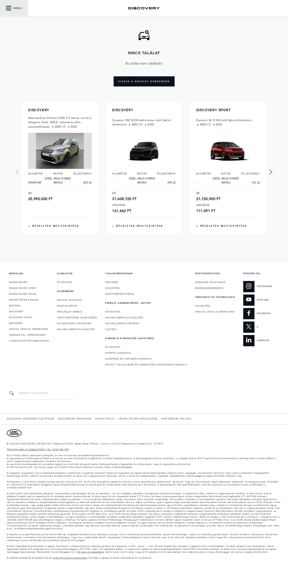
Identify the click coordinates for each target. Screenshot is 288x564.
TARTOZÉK (111, 282)
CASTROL (111, 329)
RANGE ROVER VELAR (22, 294)
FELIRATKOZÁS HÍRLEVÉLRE (74, 323)
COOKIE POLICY (105, 418)
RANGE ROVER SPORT (22, 288)
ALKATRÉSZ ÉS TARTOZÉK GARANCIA (128, 359)
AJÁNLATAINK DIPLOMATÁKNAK (29, 341)
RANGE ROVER (18, 282)
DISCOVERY (16, 311)
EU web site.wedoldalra (90, 552)
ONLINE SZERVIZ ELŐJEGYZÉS (76, 329)
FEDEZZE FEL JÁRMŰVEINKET (27, 335)
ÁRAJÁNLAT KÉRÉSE (69, 311)
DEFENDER (15, 323)
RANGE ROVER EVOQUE (24, 300)
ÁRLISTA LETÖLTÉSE (69, 300)
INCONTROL (112, 288)
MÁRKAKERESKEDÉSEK (209, 288)
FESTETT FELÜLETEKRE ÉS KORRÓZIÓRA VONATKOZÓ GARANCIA (146, 364)
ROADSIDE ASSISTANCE (210, 282)
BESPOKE (14, 305)
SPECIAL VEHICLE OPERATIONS (28, 329)
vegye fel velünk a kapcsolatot (70, 558)
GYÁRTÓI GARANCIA (118, 353)
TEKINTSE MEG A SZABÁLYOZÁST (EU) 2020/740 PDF (38, 449)
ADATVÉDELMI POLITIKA (176, 418)
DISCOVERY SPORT (21, 317)
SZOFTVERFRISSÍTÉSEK (119, 294)
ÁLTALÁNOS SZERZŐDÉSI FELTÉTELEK (30, 418)
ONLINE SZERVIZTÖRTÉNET (122, 323)
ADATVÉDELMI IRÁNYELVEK (75, 418)
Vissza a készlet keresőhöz (144, 81)
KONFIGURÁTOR (67, 306)
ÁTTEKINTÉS (64, 282)
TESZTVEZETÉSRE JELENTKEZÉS (77, 317)
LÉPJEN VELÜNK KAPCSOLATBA (138, 418)
